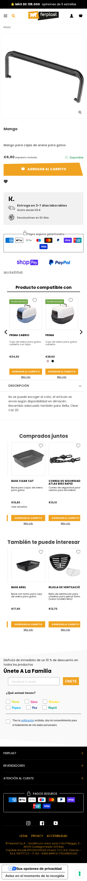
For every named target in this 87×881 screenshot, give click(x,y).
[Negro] (52, 361)
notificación (27, 720)
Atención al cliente (18, 778)
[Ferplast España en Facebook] (39, 823)
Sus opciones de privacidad (39, 868)
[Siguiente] (81, 332)
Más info (25, 377)
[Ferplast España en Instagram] (28, 823)
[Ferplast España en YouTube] (52, 823)
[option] (43, 75)
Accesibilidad (57, 836)
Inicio (7, 27)
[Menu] (5, 16)
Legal (24, 836)
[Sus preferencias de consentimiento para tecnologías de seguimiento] (80, 874)
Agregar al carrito (25, 371)
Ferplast (9, 753)
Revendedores (14, 765)
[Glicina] (47, 361)
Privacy (37, 836)
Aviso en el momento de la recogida (34, 876)
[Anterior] (5, 332)
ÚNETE (71, 681)
